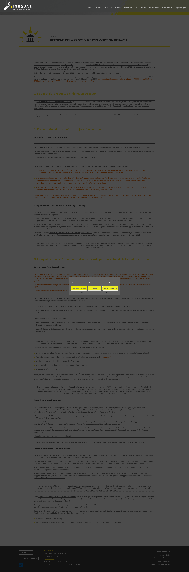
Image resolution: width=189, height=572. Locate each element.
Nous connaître (100, 8)
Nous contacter (167, 8)
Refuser (94, 288)
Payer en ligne (181, 8)
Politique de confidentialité (100, 293)
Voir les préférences (110, 288)
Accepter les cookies (79, 288)
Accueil (89, 8)
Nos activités (115, 8)
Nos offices (128, 8)
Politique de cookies (86, 293)
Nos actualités (141, 8)
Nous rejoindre (154, 8)
